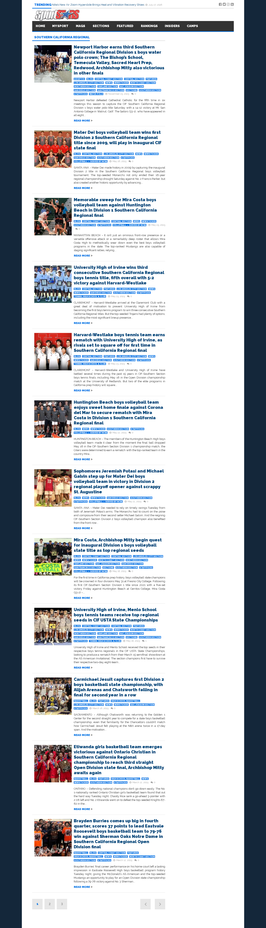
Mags (80, 26)
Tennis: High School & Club (90, 296)
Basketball (81, 701)
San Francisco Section (110, 90)
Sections (131, 90)
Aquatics (79, 79)
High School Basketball (125, 701)
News (109, 83)
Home (40, 26)
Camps (192, 26)
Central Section (134, 79)
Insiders (172, 26)
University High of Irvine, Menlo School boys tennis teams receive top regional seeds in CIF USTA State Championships (116, 615)
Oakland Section (107, 87)
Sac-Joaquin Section (131, 87)
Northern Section (85, 87)
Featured (125, 26)
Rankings (149, 26)
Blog (90, 79)
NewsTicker (121, 83)
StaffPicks (80, 94)
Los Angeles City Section (88, 83)
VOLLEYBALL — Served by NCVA (90, 161)
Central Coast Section (108, 79)
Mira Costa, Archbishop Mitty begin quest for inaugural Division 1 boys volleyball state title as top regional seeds (118, 545)
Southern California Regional (62, 37)
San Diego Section (84, 90)
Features (151, 79)
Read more (82, 120)
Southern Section (150, 90)
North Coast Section (143, 83)
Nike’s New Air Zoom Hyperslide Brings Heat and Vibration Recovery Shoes (98, 4)
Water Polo (96, 94)
